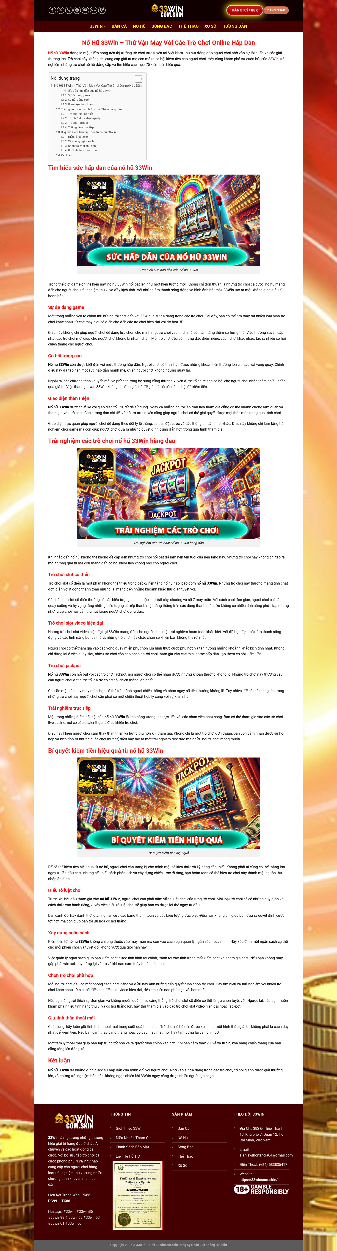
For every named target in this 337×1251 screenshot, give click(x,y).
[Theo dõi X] (60, 10)
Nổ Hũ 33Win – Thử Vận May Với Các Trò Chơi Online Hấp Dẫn (98, 86)
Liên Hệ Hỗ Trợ (128, 1156)
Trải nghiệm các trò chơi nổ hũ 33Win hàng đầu (91, 109)
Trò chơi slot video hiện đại (84, 118)
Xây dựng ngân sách (81, 141)
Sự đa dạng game (79, 95)
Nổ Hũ (139, 26)
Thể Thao (188, 26)
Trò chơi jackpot (78, 122)
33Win (96, 26)
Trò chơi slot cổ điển (80, 114)
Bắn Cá (119, 26)
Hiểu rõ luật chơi (78, 136)
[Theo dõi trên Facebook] (52, 10)
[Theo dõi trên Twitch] (102, 10)
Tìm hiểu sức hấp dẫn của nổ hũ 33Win (86, 90)
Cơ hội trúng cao (78, 99)
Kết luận (66, 155)
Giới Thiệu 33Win (130, 1128)
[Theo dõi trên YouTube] (85, 10)
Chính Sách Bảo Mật (132, 1147)
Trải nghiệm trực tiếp (81, 127)
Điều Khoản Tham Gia (134, 1138)
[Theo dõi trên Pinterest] (77, 10)
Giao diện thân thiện (80, 104)
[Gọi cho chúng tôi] (69, 10)
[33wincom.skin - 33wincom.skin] (168, 10)
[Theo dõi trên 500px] (93, 10)
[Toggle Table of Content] (136, 79)
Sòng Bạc (162, 26)
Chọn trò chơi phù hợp (82, 146)
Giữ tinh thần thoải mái (82, 150)
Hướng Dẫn (234, 26)
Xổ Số (210, 26)
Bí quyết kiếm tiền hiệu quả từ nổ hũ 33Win (88, 132)
